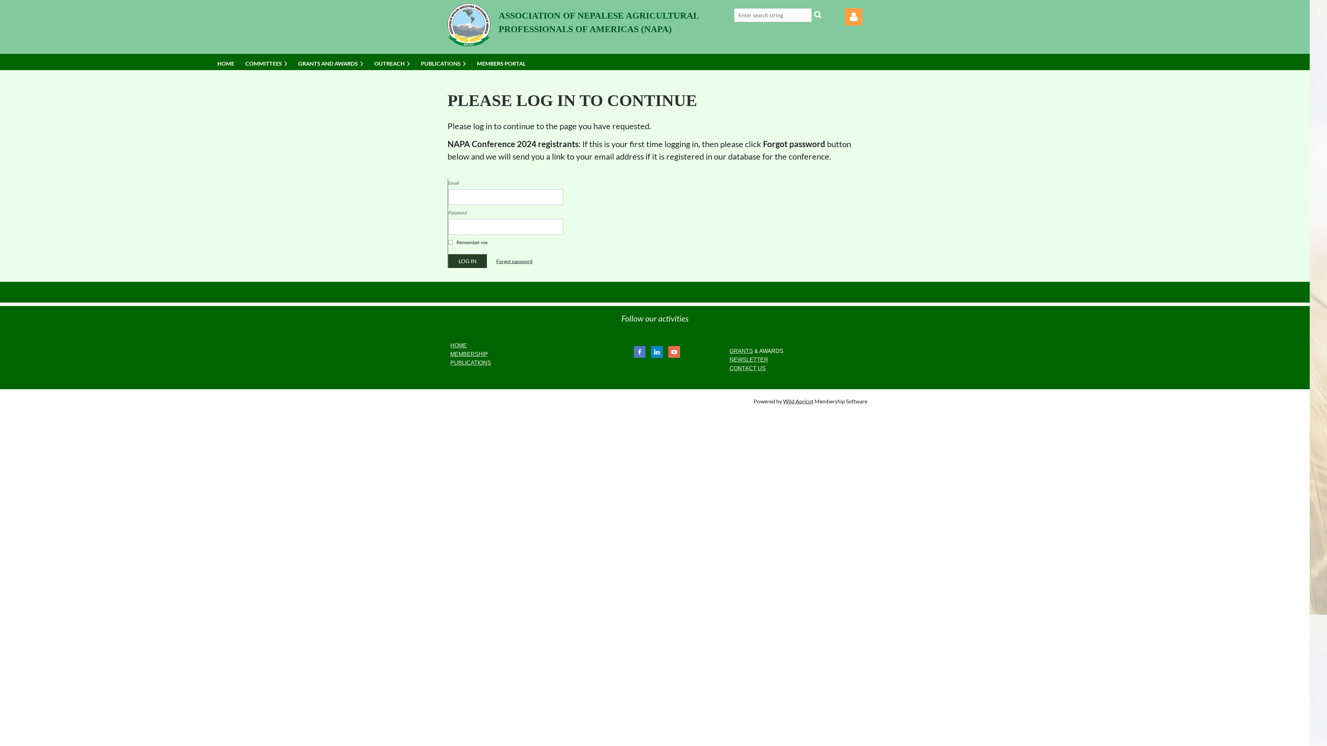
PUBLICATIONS (470, 363)
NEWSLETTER (749, 360)
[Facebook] (640, 352)
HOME (458, 345)
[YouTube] (674, 352)
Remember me (472, 242)
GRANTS (741, 351)
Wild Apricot (798, 401)
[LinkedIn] (657, 352)
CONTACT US (748, 368)
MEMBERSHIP (469, 354)
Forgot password (514, 261)
